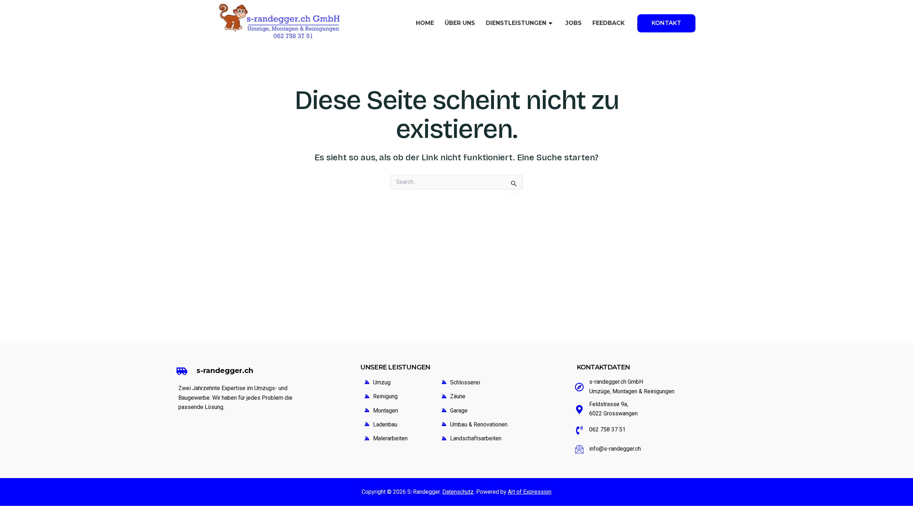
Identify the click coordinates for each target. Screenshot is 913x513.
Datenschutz (458, 491)
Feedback (608, 23)
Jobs (573, 23)
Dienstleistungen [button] (516, 23)
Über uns (460, 23)
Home (425, 23)
